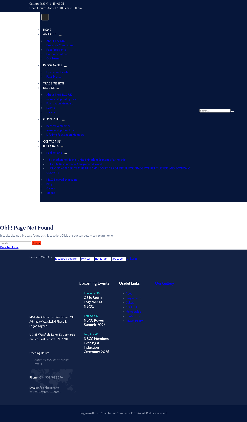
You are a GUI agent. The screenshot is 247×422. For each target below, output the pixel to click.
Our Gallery (164, 283)
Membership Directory (60, 130)
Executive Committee (59, 45)
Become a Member (58, 126)
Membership (51, 119)
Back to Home (9, 247)
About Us (50, 34)
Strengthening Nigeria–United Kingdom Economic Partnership (87, 159)
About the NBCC (57, 41)
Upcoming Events (57, 72)
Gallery (50, 112)
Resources (51, 146)
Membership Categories (61, 99)
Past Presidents (56, 49)
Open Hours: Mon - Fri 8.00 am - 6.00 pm (55, 8)
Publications (54, 152)
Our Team (52, 58)
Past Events (53, 76)
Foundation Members (59, 103)
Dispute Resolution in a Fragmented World (75, 164)
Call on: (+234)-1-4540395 (46, 4)
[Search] (232, 111)
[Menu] (60, 35)
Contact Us (133, 316)
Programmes (52, 65)
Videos (50, 192)
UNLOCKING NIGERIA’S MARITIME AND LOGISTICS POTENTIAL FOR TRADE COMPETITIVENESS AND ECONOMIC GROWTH (118, 170)
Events (50, 107)
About (129, 293)
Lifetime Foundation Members (65, 134)
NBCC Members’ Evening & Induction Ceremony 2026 (96, 345)
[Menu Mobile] (45, 17)
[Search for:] (16, 243)
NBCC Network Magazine (61, 179)
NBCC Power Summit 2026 (95, 322)
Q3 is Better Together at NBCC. (93, 302)
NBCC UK (49, 88)
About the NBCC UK (59, 94)
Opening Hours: (39, 353)
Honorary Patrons (57, 54)
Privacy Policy (134, 320)
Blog (49, 184)
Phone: (46, 377)
